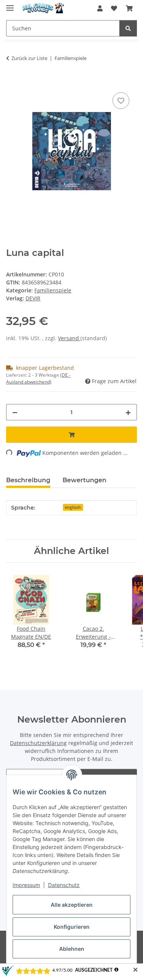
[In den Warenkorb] (12, 82)
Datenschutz (64, 885)
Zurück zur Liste (29, 58)
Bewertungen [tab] (84, 480)
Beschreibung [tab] (28, 480)
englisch (73, 507)
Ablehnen (71, 948)
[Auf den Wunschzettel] (120, 100)
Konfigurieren (72, 926)
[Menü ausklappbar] (10, 4)
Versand (69, 338)
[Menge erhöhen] (128, 412)
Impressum (26, 885)
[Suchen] (128, 28)
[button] (100, 8)
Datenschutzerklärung (38, 743)
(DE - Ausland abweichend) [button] (38, 378)
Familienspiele (52, 290)
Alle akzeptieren (72, 904)
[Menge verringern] (14, 412)
